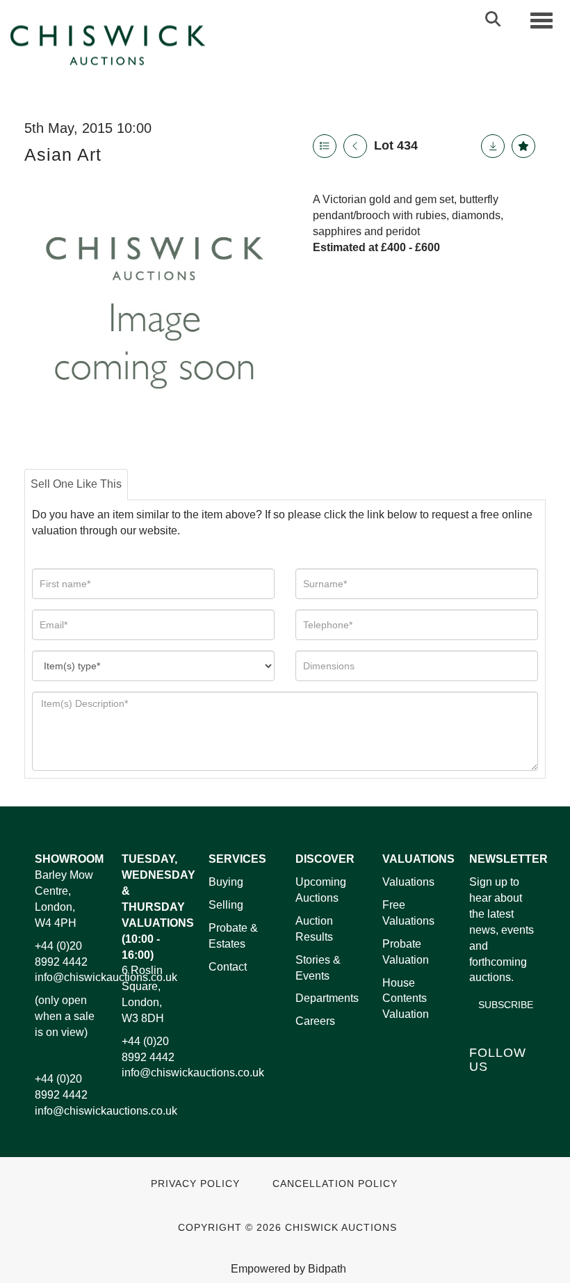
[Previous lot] (355, 146)
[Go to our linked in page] (511, 1091)
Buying (226, 882)
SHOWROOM (69, 859)
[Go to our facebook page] (482, 1091)
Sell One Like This (76, 484)
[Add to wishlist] (523, 146)
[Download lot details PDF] (493, 146)
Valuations (408, 882)
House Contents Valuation (405, 999)
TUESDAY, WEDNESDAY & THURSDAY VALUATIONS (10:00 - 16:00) (158, 906)
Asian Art (62, 154)
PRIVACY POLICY (195, 1184)
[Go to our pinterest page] (482, 1108)
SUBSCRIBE (505, 1004)
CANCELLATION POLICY (335, 1184)
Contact (228, 967)
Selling (226, 905)
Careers (315, 1021)
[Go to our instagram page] (511, 1108)
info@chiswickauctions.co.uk (106, 977)
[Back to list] (324, 146)
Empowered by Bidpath (288, 1269)
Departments (327, 998)
